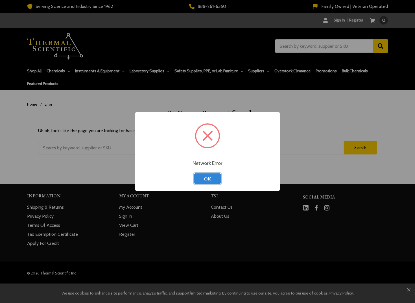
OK (207, 179)
